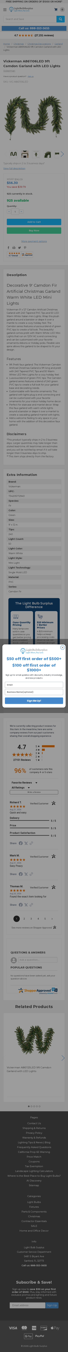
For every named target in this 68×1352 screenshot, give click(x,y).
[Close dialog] (62, 647)
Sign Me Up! (34, 700)
